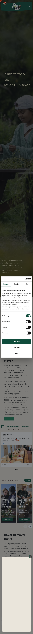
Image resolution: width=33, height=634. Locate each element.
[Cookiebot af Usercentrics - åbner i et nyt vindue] (23, 279)
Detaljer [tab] (16, 284)
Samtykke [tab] (6, 284)
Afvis (16, 353)
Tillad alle (16, 341)
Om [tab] (27, 284)
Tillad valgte (16, 347)
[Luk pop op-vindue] (30, 556)
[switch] (28, 321)
